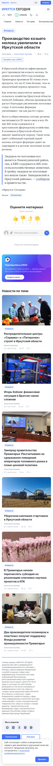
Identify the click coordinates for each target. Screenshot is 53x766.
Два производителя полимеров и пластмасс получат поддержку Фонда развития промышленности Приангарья (26, 638)
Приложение (11, 737)
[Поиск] (36, 15)
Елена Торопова (11, 345)
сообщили (43, 179)
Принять (42, 759)
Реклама (31, 737)
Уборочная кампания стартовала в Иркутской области (26, 517)
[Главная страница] (16, 9)
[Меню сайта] (48, 9)
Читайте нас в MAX (12, 59)
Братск (14, 3)
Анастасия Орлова (23, 54)
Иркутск (5, 3)
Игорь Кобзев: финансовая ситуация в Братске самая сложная (22, 395)
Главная (7, 22)
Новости (19, 22)
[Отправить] (46, 233)
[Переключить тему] (31, 15)
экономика (16, 195)
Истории (31, 22)
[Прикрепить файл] (11, 233)
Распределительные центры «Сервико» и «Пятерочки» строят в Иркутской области (23, 337)
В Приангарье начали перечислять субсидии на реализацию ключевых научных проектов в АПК (25, 576)
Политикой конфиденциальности (16, 752)
